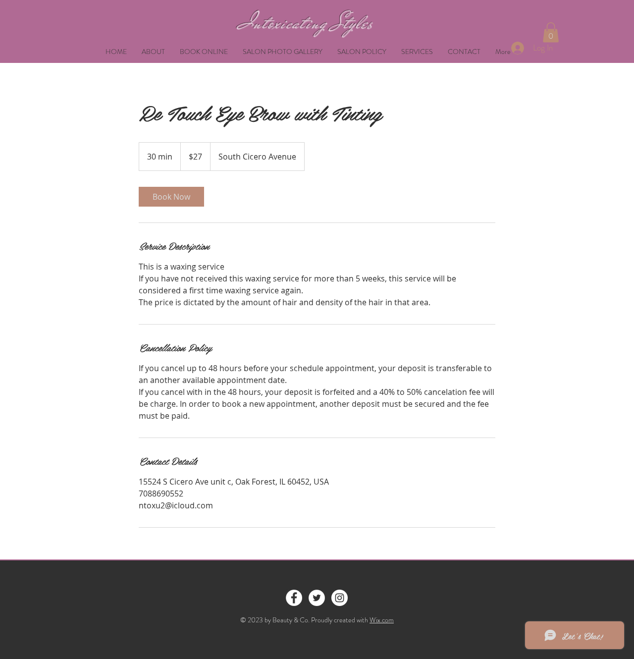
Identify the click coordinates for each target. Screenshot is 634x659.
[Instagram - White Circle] (339, 598)
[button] (550, 32)
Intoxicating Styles (306, 23)
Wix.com (382, 620)
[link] (171, 197)
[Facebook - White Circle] (294, 598)
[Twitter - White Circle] (317, 598)
